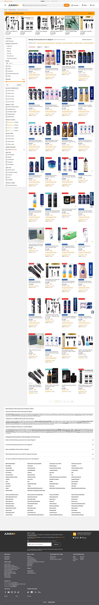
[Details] (24, 149)
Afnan (9, 76)
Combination (11, 159)
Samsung (29, 596)
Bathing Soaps (11, 114)
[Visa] (35, 592)
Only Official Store (12, 185)
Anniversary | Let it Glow (55, 463)
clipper (7, 488)
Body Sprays (74, 483)
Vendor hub (52, 557)
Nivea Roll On (53, 508)
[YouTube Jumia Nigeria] (8, 592)
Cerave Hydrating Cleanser (56, 514)
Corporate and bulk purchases (10, 569)
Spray (7, 481)
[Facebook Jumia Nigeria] (5, 592)
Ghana (74, 557)
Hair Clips (73, 485)
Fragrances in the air (76, 463)
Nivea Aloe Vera (9, 499)
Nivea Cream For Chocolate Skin (35, 494)
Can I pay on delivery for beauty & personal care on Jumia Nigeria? (22, 458)
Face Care (52, 485)
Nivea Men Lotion (10, 503)
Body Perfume (9, 490)
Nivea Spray (74, 510)
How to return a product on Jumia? (12, 568)
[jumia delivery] (54, 1)
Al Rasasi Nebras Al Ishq (77, 468)
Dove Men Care (53, 512)
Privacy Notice (30, 570)
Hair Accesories (31, 474)
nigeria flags (58, 43)
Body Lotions (11, 116)
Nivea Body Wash (10, 505)
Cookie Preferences (31, 573)
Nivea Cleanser (9, 501)
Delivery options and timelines (10, 566)
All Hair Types (11, 169)
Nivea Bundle (53, 510)
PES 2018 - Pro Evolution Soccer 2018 (36, 490)
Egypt (74, 556)
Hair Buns (8, 483)
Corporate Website (31, 559)
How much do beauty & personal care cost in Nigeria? (19, 444)
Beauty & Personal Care (11, 43)
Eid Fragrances (53, 465)
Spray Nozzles (74, 481)
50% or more (11, 90)
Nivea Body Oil (75, 496)
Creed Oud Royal (54, 470)
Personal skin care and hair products (45, 43)
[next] (92, 25)
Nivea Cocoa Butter (54, 494)
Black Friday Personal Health (34, 463)
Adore (9, 68)
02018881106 (14, 585)
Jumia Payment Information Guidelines (35, 561)
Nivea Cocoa (74, 501)
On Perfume (8, 472)
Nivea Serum (74, 499)
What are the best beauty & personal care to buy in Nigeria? (20, 440)
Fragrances (9, 46)
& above (16, 122)
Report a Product (8, 570)
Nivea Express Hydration (77, 505)
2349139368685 (12, 586)
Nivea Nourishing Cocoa (11, 496)
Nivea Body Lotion (10, 512)
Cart (93, 5)
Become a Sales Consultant (56, 559)
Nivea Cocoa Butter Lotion (12, 494)
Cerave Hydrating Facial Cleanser (36, 514)
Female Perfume (75, 479)
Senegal (82, 557)
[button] (43, 64)
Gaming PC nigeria (78, 43)
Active (9, 66)
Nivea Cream (9, 510)
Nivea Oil (52, 501)
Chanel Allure (9, 468)
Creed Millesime (31, 470)
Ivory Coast (75, 559)
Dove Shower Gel (32, 512)
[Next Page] (68, 401)
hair (72, 472)
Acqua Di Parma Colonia (55, 468)
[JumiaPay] (48, 1)
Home (5, 9)
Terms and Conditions (32, 560)
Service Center (7, 564)
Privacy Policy (62, 537)
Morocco (82, 556)
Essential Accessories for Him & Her (58, 476)
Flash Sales (29, 564)
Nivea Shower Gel (54, 496)
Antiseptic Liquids (12, 111)
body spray (8, 485)
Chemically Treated (12, 172)
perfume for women (54, 479)
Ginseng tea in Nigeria (68, 43)
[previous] (6, 25)
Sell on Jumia (9, 1)
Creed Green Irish (10, 470)
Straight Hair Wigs (32, 483)
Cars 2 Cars (30, 479)
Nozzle (51, 481)
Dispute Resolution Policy (9, 571)
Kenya (74, 560)
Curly (9, 177)
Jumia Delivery (7, 577)
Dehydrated (11, 164)
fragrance (73, 465)
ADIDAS (6, 596)
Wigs (51, 474)
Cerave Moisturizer (76, 512)
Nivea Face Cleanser (32, 496)
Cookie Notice (32, 538)
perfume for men (32, 476)
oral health (65, 423)
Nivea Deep (30, 510)
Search (66, 5)
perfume (30, 472)
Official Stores (30, 563)
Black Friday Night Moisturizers (35, 488)
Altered (10, 157)
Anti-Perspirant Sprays (13, 106)
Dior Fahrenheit (31, 468)
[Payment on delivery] (28, 592)
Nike (17, 596)
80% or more (11, 136)
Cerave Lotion (9, 514)
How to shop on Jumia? (9, 565)
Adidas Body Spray (54, 483)
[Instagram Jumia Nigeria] (11, 592)
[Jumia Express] (11, 150)
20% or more (11, 99)
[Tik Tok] (18, 592)
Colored (10, 174)
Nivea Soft (30, 505)
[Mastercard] (32, 592)
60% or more (11, 138)
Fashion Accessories (76, 476)
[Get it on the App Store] (76, 537)
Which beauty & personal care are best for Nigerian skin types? (21, 454)
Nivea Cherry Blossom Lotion (78, 503)
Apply (23, 79)
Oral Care (9, 53)
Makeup (9, 51)
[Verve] (39, 592)
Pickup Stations (7, 575)
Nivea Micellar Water (33, 503)
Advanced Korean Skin (13, 73)
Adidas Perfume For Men (11, 476)
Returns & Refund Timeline (10, 573)
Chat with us (7, 556)
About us (29, 556)
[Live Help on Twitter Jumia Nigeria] (15, 592)
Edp (28, 481)
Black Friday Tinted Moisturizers (57, 488)
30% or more (11, 96)
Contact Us (6, 559)
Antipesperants (11, 109)
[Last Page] (72, 401)
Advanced (10, 71)
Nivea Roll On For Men (11, 508)
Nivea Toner (52, 499)
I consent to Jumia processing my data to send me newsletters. (43, 540)
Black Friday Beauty (10, 463)
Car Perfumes (74, 470)
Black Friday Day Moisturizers (78, 488)
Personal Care (10, 56)
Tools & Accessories (12, 58)
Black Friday (29, 565)
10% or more (11, 101)
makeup (59, 429)
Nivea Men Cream (32, 508)
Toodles (7, 479)
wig (72, 474)
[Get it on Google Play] (83, 537)
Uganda (82, 559)
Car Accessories (9, 474)
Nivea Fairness (53, 503)
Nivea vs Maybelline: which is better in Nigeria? (17, 449)
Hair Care (9, 48)
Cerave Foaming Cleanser (77, 514)
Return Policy (7, 574)
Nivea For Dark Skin (54, 505)
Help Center (6, 558)
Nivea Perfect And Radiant (77, 494)
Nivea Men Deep (31, 499)
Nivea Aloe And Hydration (34, 501)
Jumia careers (30, 557)
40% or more (11, 93)
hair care (79, 422)
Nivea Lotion (74, 508)
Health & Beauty (12, 9)
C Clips (29, 485)
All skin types (11, 154)
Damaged (10, 162)
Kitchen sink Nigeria (89, 43)
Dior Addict (8, 465)
